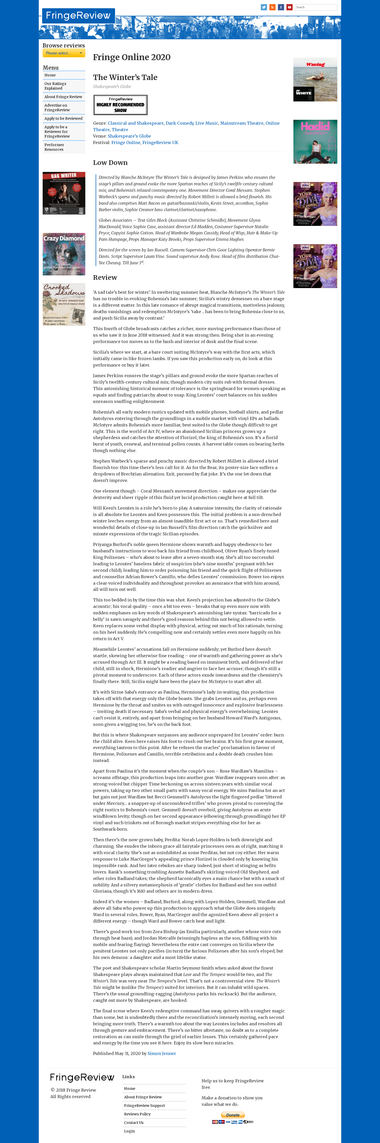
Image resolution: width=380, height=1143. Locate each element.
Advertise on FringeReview (57, 107)
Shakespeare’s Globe (129, 136)
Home (50, 75)
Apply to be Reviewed (63, 118)
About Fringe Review (63, 96)
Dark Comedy (179, 123)
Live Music (206, 123)
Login (129, 1131)
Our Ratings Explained (55, 86)
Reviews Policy (137, 1114)
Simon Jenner (162, 1053)
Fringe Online (125, 142)
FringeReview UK (160, 142)
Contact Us (133, 1122)
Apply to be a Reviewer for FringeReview (57, 132)
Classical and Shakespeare (136, 123)
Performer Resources (54, 147)
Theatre (120, 129)
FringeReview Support (144, 1105)
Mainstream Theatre (241, 123)
